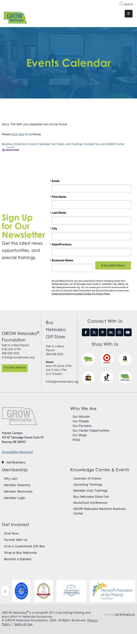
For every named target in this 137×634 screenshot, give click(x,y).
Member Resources (18, 491)
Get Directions (16, 462)
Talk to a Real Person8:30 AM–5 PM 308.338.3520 (15, 349)
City (54, 228)
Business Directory (14, 144)
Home (120, 144)
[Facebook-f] (86, 332)
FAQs (76, 440)
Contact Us (91, 144)
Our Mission (81, 416)
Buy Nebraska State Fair (91, 496)
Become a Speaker (18, 559)
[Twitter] (94, 332)
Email (55, 180)
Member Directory (17, 485)
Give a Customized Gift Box (24, 546)
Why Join (10, 478)
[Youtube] (128, 332)
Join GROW (107, 144)
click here (17, 134)
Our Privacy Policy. (101, 293)
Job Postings (74, 144)
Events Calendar (39, 144)
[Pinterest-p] (102, 332)
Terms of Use (23, 624)
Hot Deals (57, 144)
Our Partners (82, 426)
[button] (15, 368)
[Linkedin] (111, 332)
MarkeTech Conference (90, 502)
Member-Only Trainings (90, 490)
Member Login (14, 498)
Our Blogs (80, 435)
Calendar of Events (87, 478)
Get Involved (15, 524)
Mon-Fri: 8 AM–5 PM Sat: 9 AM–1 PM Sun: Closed (59, 368)
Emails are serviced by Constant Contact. (72, 293)
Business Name (62, 260)
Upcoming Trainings (87, 484)
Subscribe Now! (113, 265)
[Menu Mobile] (129, 13)
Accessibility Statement (17, 452)
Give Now (11, 533)
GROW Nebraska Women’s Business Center (99, 511)
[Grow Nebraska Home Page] (20, 416)
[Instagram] (119, 332)
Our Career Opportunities (91, 430)
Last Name (59, 212)
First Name (59, 196)
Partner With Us (15, 540)
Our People (81, 421)
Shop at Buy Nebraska (20, 552)
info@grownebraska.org (18, 357)
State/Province (62, 244)
